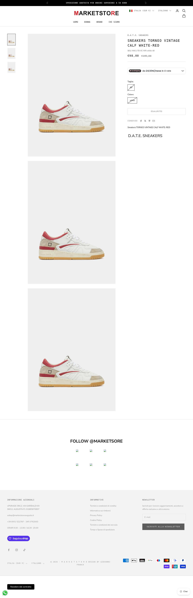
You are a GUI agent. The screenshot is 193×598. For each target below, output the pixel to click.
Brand (99, 22)
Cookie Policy (96, 520)
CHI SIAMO (114, 22)
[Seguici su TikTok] (24, 549)
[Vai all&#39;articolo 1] (11, 39)
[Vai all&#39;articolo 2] (11, 53)
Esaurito (156, 111)
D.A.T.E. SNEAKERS (138, 35)
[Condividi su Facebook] (141, 121)
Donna (87, 22)
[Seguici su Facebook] (8, 549)
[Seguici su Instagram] (16, 549)
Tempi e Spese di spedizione (102, 529)
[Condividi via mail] (153, 121)
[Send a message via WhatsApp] (5, 592)
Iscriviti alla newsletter (163, 526)
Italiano (163, 11)
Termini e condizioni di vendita (103, 506)
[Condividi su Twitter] (145, 121)
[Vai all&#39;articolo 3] (11, 67)
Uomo (75, 22)
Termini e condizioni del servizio (103, 525)
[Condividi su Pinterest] (149, 121)
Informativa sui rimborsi (100, 510)
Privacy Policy (96, 515)
